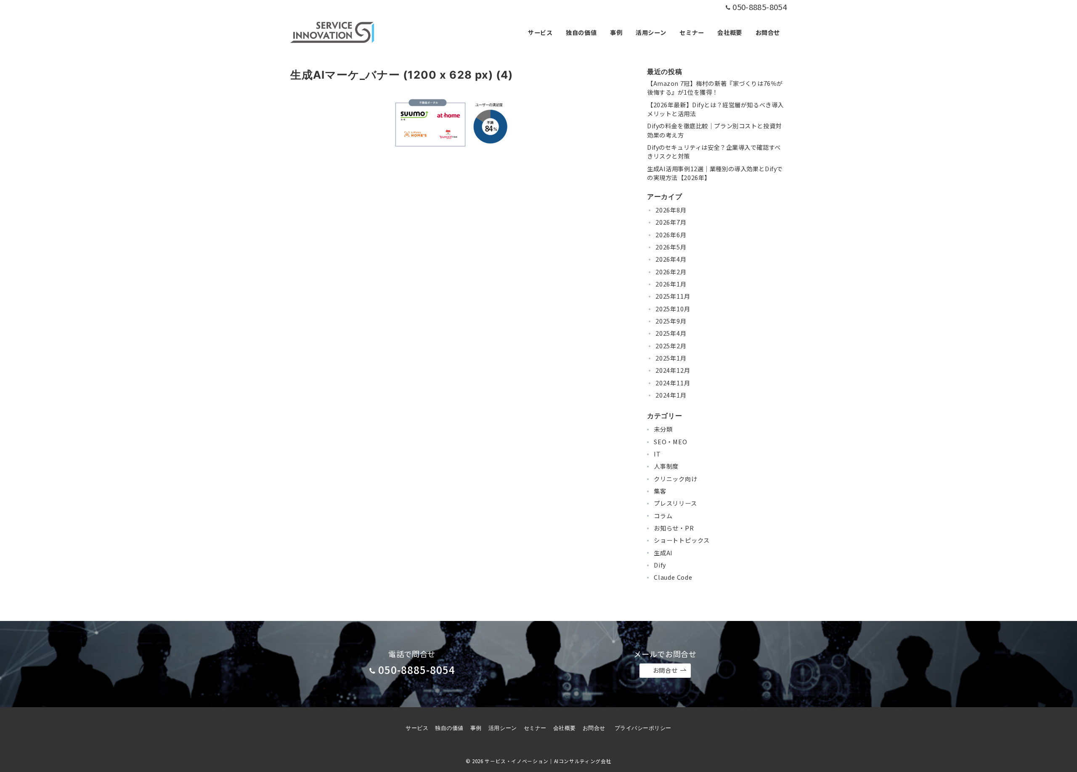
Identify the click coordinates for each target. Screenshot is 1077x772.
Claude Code (673, 577)
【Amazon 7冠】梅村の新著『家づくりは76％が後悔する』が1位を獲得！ (715, 87)
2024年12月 (672, 370)
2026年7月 (671, 222)
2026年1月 (671, 284)
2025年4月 (671, 333)
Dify (660, 565)
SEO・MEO (670, 442)
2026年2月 (671, 272)
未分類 (663, 429)
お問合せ (665, 670)
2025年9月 (671, 321)
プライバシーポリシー (643, 728)
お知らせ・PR (674, 528)
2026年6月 (671, 235)
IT (657, 454)
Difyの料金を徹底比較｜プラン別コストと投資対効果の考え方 (714, 130)
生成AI (663, 553)
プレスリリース (675, 503)
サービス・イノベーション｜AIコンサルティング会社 (548, 761)
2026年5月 (671, 247)
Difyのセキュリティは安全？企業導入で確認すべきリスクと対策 (714, 151)
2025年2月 (671, 346)
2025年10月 (672, 309)
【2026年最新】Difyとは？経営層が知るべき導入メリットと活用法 (715, 109)
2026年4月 (671, 259)
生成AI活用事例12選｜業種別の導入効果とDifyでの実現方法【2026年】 (715, 173)
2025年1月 (671, 358)
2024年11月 (672, 383)
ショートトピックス (682, 540)
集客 (660, 491)
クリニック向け (676, 479)
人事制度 (666, 466)
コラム (663, 516)
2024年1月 (671, 395)
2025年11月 (672, 296)
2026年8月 (671, 210)
